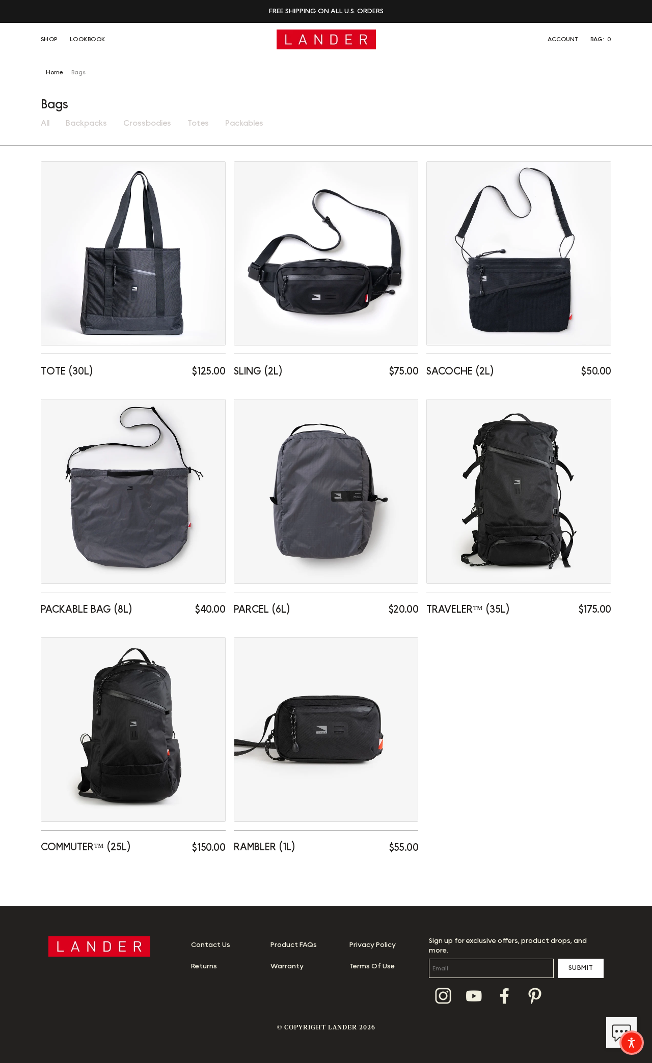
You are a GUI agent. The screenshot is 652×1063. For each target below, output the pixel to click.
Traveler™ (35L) (468, 610)
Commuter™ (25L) (86, 847)
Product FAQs (293, 945)
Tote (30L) (67, 371)
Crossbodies (147, 123)
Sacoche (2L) (460, 371)
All (45, 123)
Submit (580, 967)
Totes (198, 123)
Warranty (287, 966)
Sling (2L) (258, 371)
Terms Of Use (372, 966)
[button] (600, 39)
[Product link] (133, 254)
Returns (204, 966)
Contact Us (210, 945)
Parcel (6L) (262, 610)
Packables (244, 123)
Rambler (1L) (264, 847)
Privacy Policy (372, 945)
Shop (49, 39)
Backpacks (86, 123)
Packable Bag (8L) (86, 610)
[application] (621, 1032)
